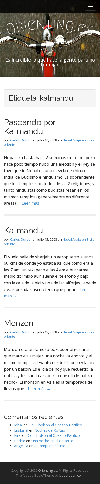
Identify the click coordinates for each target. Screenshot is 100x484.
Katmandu (23, 230)
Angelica (21, 445)
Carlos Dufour (21, 140)
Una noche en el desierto (52, 440)
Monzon (18, 323)
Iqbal (18, 424)
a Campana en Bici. (50, 445)
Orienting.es (47, 470)
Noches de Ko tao (49, 430)
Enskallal (21, 430)
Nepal (67, 140)
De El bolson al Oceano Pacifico (55, 424)
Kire (17, 435)
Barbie (19, 440)
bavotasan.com (71, 475)
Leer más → (33, 203)
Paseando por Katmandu (29, 126)
